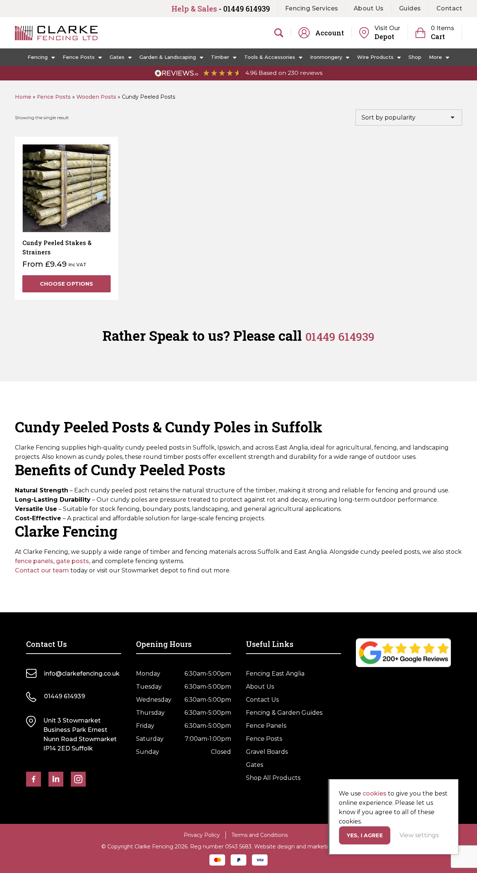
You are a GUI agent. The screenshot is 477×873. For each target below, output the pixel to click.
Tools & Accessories (269, 57)
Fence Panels (266, 725)
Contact (449, 8)
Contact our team (42, 570)
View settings (419, 835)
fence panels (34, 561)
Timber (220, 57)
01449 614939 (340, 336)
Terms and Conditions (259, 835)
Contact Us (262, 699)
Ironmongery (326, 57)
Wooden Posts (96, 96)
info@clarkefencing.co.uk (82, 673)
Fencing (38, 57)
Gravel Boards (267, 751)
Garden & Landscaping (167, 57)
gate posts (72, 561)
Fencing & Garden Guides (284, 712)
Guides (410, 8)
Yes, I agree (365, 835)
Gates (117, 57)
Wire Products (375, 57)
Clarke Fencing (56, 32)
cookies (374, 793)
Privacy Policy (202, 835)
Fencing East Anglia (275, 673)
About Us (369, 8)
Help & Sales (220, 8)
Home (23, 96)
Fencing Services (311, 8)
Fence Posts (79, 57)
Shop (414, 57)
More (435, 57)
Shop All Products (273, 777)
